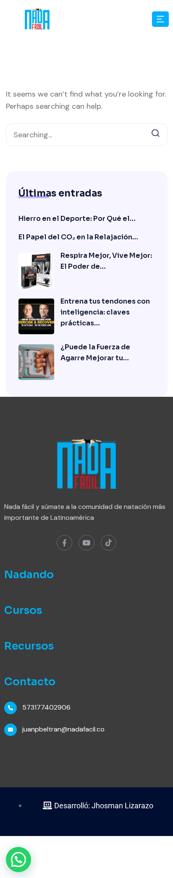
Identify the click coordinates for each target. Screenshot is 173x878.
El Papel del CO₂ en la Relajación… (78, 237)
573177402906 (46, 707)
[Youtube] (86, 542)
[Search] (155, 132)
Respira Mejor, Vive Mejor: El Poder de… (106, 261)
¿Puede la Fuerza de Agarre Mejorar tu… (95, 352)
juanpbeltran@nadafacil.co (63, 729)
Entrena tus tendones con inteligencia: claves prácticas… (105, 312)
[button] (18, 859)
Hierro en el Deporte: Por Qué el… (77, 218)
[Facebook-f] (64, 542)
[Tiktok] (108, 542)
